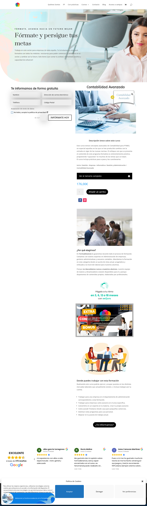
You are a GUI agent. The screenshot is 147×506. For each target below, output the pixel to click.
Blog (104, 5)
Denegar (99, 491)
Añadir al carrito (97, 191)
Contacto (95, 5)
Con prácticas (73, 5)
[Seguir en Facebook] (80, 200)
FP (64, 5)
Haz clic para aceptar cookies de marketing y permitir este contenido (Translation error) (104, 320)
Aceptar (69, 491)
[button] (142, 481)
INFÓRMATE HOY (60, 117)
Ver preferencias (129, 491)
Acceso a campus (115, 5)
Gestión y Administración (116, 165)
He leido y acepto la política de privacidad (30, 112)
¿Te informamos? (104, 424)
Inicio (79, 165)
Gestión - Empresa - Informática (94, 165)
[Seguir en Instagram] (85, 200)
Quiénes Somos (54, 5)
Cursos (84, 5)
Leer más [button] (77, 469)
